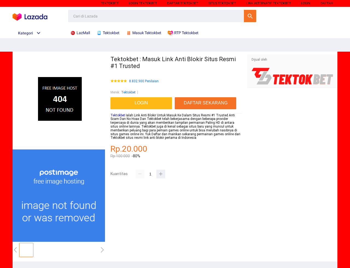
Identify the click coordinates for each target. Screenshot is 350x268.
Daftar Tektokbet (182, 3)
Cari (250, 16)
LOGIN (305, 3)
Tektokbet (110, 3)
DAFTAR (326, 3)
